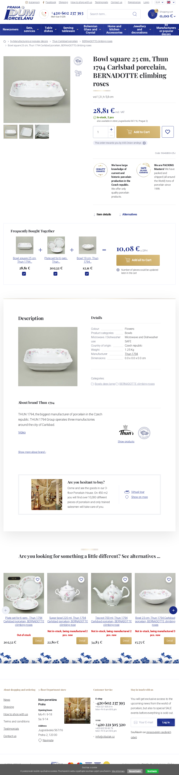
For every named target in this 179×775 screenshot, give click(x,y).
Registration (134, 2)
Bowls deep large (105, 383)
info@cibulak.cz (105, 736)
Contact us (116, 2)
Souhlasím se (151, 735)
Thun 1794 (131, 354)
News (6, 699)
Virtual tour (137, 492)
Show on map (139, 497)
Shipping (63, 2)
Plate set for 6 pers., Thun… (56, 260)
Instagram (34, 2)
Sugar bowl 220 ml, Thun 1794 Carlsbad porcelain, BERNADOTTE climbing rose (67, 621)
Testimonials (101, 2)
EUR (158, 2)
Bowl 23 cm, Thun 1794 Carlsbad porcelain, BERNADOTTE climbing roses (155, 621)
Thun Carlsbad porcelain (65, 41)
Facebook (51, 2)
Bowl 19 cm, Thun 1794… (87, 260)
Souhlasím (152, 771)
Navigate (48, 740)
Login (146, 2)
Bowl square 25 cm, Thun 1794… (24, 260)
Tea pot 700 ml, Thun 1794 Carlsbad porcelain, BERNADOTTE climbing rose (111, 621)
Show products (126, 441)
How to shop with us (81, 2)
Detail (38, 640)
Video (22, 432)
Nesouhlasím (135, 771)
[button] (66, 90)
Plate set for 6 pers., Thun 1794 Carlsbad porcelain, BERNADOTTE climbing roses (23, 621)
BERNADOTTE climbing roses (97, 41)
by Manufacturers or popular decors (29, 41)
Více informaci (118, 771)
